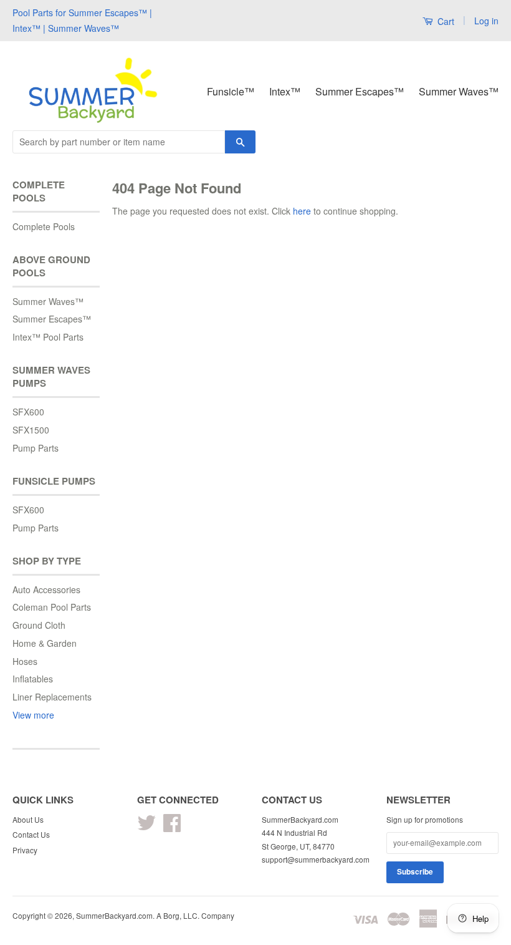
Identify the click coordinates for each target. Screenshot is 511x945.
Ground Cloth (38, 625)
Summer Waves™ (459, 91)
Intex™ (284, 91)
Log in (486, 20)
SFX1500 (30, 430)
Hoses (24, 661)
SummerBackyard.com (114, 915)
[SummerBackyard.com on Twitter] (146, 826)
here (302, 211)
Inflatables (32, 678)
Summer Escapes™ (359, 91)
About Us (28, 819)
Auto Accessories (46, 589)
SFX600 (28, 411)
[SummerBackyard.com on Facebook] (172, 826)
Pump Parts (35, 448)
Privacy (24, 850)
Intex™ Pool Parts (48, 337)
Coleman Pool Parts (51, 607)
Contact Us (31, 834)
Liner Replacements (52, 697)
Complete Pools (43, 226)
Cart (444, 21)
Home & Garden (44, 643)
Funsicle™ (230, 91)
